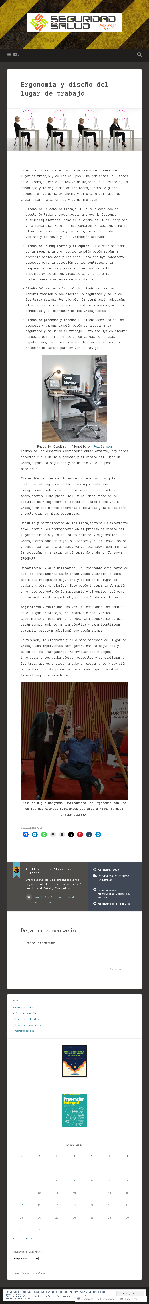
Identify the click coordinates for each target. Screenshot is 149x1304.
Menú (16, 54)
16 (21, 1205)
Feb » (28, 1238)
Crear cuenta (24, 1007)
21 (109, 1205)
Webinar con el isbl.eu (114, 903)
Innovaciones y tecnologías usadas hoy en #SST (114, 893)
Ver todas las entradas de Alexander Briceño (51, 900)
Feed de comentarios (29, 1024)
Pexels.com (103, 446)
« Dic (16, 1238)
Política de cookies (18, 1298)
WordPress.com (24, 1030)
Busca (139, 55)
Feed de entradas (27, 1019)
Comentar (115, 969)
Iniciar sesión (25, 1013)
